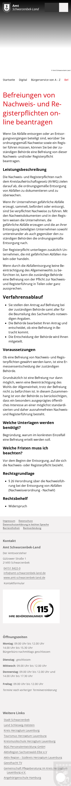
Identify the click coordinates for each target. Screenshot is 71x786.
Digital (23, 80)
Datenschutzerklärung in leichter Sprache (26, 524)
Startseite (9, 80)
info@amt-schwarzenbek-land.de (24, 573)
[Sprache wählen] (47, 7)
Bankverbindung (32, 528)
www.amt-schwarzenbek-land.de (24, 577)
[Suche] (54, 7)
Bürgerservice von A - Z (45, 80)
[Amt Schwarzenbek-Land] (35, 566)
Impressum (9, 520)
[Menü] (63, 7)
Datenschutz (26, 520)
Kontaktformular (14, 583)
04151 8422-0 (11, 568)
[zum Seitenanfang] (60, 777)
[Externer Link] (31, 606)
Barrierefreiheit (11, 528)
